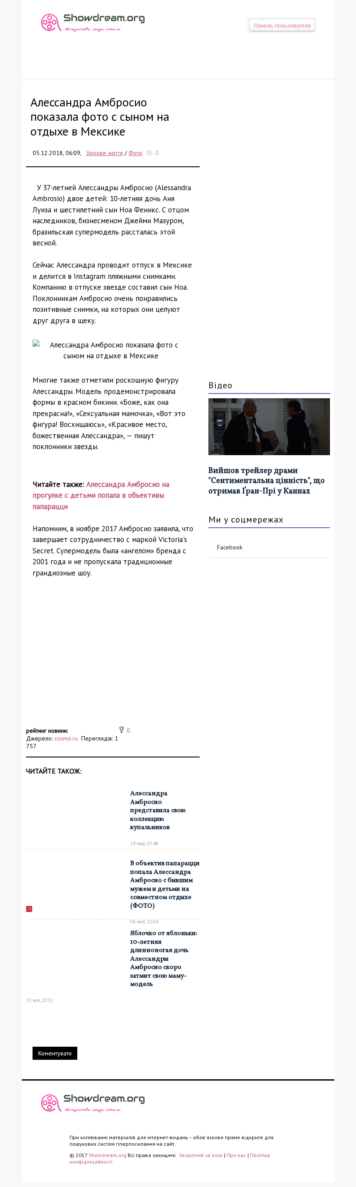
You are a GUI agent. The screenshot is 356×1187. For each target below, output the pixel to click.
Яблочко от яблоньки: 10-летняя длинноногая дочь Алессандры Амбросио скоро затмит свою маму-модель (163, 959)
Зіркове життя (104, 153)
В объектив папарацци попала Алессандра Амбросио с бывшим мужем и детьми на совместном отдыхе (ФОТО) (165, 885)
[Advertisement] (113, 663)
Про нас (236, 1155)
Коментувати (55, 1053)
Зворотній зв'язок (201, 1155)
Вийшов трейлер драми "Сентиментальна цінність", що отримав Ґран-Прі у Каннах (266, 481)
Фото (135, 153)
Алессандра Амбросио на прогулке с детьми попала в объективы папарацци (101, 495)
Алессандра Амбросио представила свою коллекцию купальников (158, 810)
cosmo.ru (66, 738)
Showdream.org (107, 1155)
